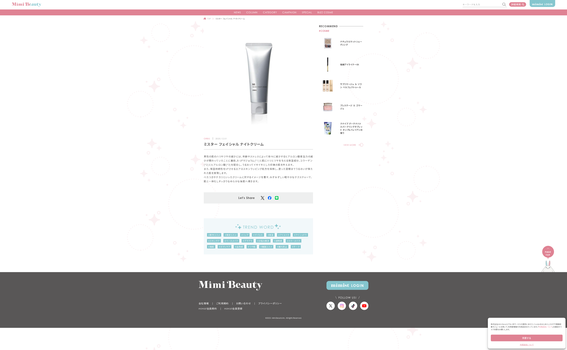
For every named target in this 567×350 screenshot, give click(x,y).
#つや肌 (252, 247)
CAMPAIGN (289, 12)
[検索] (504, 4)
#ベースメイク (231, 241)
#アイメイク (283, 235)
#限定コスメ (231, 235)
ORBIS (207, 138)
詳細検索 (516, 4)
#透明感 (278, 241)
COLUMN (252, 12)
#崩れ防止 (282, 247)
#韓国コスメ (266, 247)
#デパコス (258, 235)
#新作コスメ (214, 235)
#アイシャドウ (300, 235)
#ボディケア (224, 247)
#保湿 (270, 235)
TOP (209, 19)
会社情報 (204, 303)
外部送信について (545, 327)
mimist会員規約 (208, 308)
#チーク (296, 247)
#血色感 (239, 247)
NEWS (237, 12)
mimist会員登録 (233, 308)
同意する (526, 338)
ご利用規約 (222, 303)
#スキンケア (214, 241)
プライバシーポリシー (270, 303)
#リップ (244, 235)
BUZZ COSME (325, 12)
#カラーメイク (293, 241)
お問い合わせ (243, 303)
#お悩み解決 (263, 241)
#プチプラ (247, 241)
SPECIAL (307, 12)
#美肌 (211, 247)
